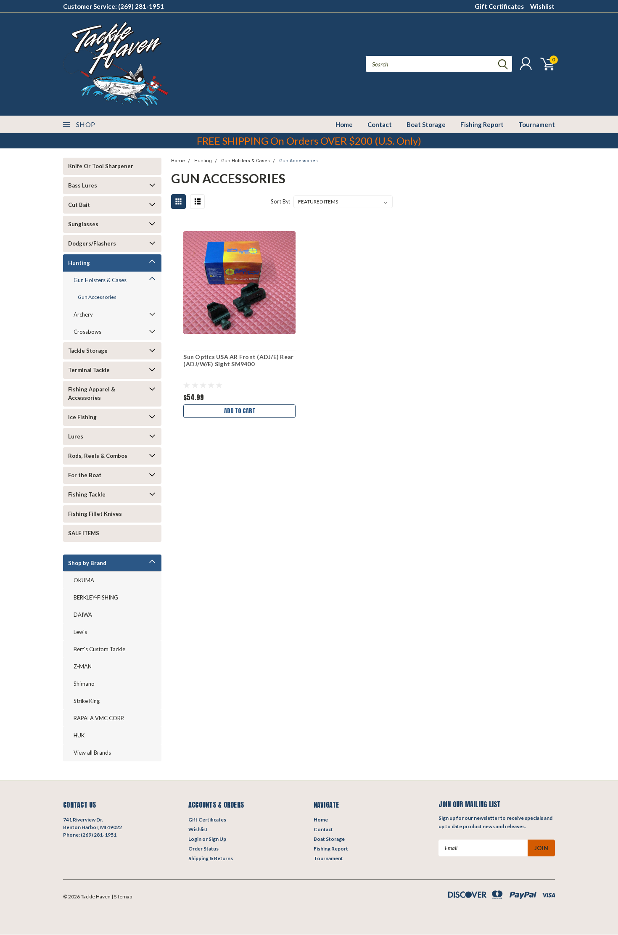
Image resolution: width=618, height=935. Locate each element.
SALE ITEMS (83, 533)
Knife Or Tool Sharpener (100, 166)
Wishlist (542, 6)
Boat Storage (426, 124)
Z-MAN (83, 666)
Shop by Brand (87, 563)
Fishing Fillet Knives (95, 513)
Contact (379, 124)
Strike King (87, 700)
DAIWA (83, 614)
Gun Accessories (97, 297)
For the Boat (84, 475)
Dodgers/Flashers (92, 243)
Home (344, 124)
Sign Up (217, 839)
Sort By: (280, 201)
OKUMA (84, 580)
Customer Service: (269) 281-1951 (113, 6)
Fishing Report (482, 124)
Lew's (80, 632)
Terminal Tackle (89, 370)
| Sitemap (121, 896)
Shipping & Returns (210, 858)
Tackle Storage (88, 350)
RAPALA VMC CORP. (99, 718)
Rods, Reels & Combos (97, 455)
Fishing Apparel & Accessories (91, 393)
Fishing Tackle (87, 494)
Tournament (536, 124)
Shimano (84, 683)
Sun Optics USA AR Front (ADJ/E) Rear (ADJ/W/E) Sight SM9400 (238, 360)
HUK (79, 735)
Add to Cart (239, 411)
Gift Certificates (499, 6)
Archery (83, 314)
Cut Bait (79, 204)
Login (194, 839)
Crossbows (87, 331)
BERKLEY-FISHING (96, 597)
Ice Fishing (82, 417)
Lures (75, 436)
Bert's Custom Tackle (99, 649)
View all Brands (92, 752)
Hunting (79, 262)
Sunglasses (83, 224)
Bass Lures (82, 185)
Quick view (240, 282)
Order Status (203, 848)
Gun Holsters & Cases (100, 280)
